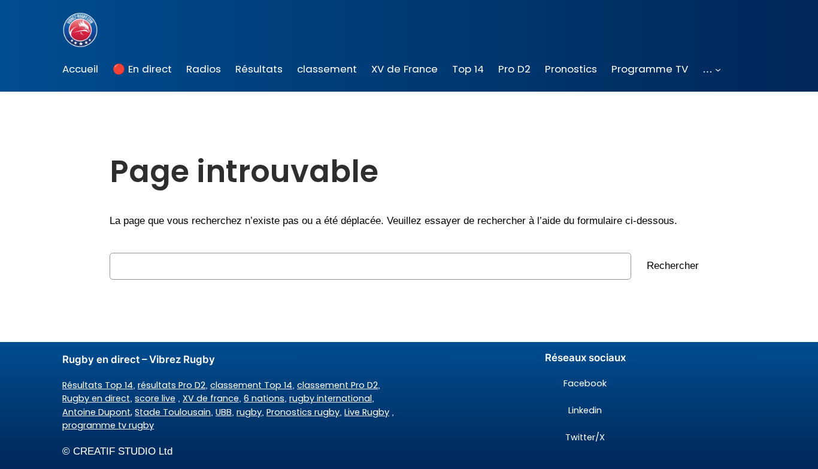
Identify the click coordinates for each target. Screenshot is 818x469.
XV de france (211, 398)
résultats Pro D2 (171, 385)
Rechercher (673, 265)
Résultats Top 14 (97, 385)
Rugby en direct (96, 398)
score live (155, 398)
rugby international (330, 398)
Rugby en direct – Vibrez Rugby (138, 359)
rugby (249, 412)
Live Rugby (366, 412)
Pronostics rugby (303, 412)
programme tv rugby (108, 425)
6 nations (264, 398)
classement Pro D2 (337, 385)
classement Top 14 (251, 385)
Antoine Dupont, (97, 412)
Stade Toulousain (173, 412)
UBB (224, 412)
